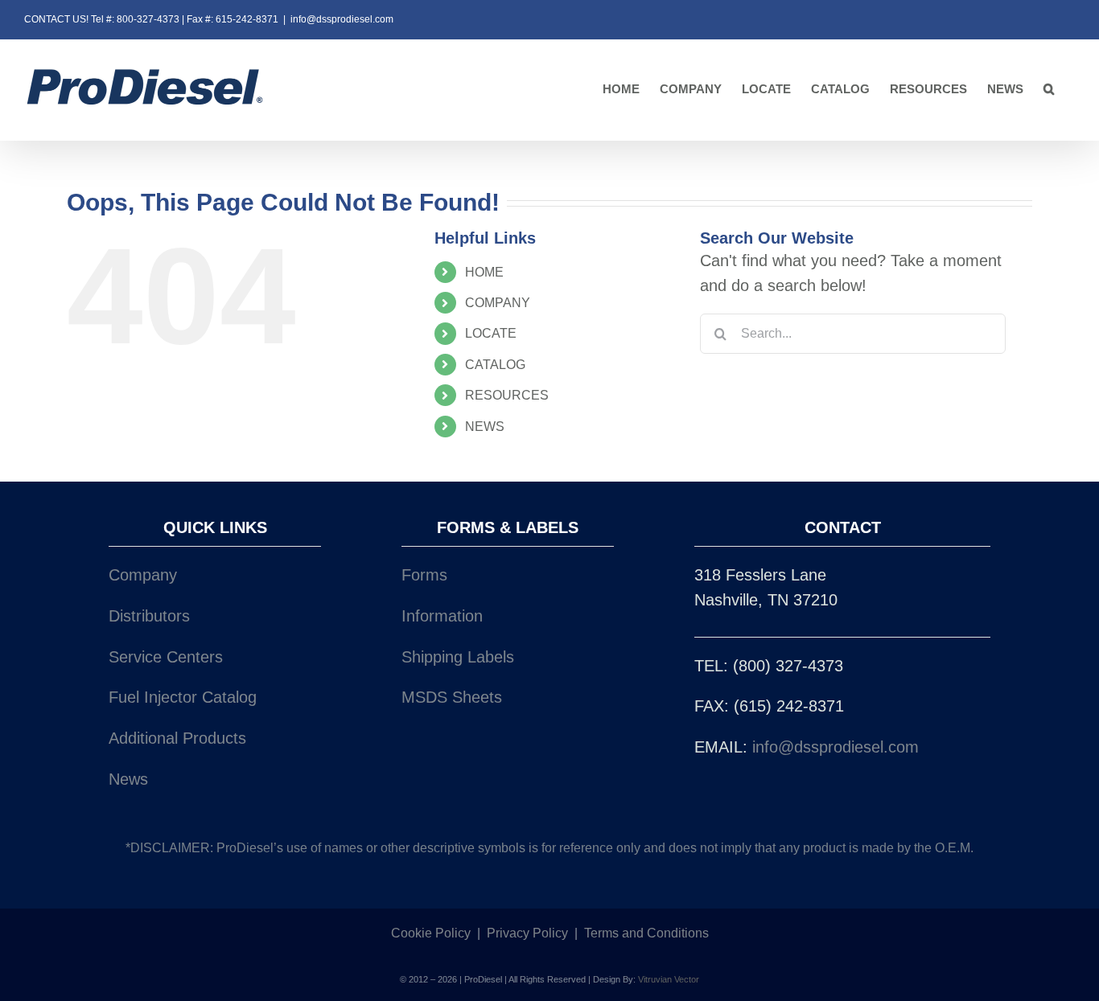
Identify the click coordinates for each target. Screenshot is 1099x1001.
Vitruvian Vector (668, 979)
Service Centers (166, 657)
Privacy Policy (527, 933)
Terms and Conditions (646, 933)
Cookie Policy (431, 933)
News (128, 779)
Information (442, 616)
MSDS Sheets (451, 697)
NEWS (484, 426)
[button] (1049, 89)
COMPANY (497, 303)
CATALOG (495, 364)
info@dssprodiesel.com (341, 19)
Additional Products (177, 738)
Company (143, 575)
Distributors (149, 616)
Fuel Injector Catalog (183, 697)
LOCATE (491, 333)
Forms (424, 575)
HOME (484, 272)
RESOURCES (507, 395)
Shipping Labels (457, 657)
